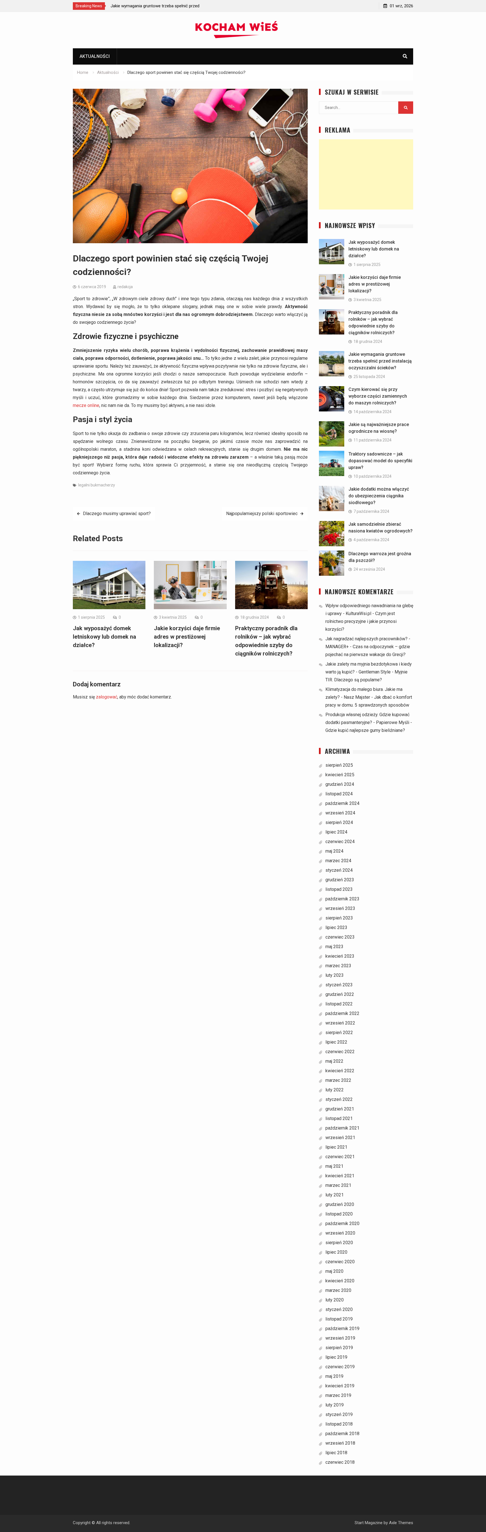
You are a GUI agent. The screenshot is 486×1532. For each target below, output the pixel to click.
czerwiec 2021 (340, 1156)
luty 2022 (334, 1089)
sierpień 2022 (339, 1032)
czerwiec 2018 (340, 1462)
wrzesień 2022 (340, 1023)
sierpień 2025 (339, 765)
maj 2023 (334, 946)
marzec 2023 (338, 965)
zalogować (106, 697)
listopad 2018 (339, 1424)
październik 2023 (342, 899)
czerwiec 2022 (340, 1051)
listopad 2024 (339, 793)
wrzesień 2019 (340, 1338)
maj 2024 (334, 851)
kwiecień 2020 (339, 1280)
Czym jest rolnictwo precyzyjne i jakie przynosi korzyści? (361, 621)
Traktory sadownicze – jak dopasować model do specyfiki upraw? (380, 460)
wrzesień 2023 (340, 908)
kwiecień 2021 (339, 1175)
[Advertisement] (366, 174)
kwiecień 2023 (339, 956)
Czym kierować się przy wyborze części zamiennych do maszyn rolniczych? (377, 396)
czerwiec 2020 (340, 1261)
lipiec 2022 (336, 1042)
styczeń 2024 (339, 870)
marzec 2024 (338, 860)
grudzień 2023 (339, 879)
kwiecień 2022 (339, 1070)
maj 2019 (334, 1376)
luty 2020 (334, 1300)
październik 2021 (342, 1128)
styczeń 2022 (339, 1099)
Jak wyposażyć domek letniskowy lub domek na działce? (104, 636)
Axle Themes (401, 1522)
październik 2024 (342, 803)
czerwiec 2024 (340, 841)
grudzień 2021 (339, 1109)
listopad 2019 (339, 1319)
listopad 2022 (339, 1004)
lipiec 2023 (336, 927)
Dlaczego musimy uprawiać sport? (117, 513)
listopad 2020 (339, 1214)
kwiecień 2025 (339, 774)
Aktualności (95, 56)
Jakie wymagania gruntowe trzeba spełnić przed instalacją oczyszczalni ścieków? (380, 361)
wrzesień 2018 (340, 1443)
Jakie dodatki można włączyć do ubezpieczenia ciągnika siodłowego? (378, 495)
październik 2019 (342, 1328)
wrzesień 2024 (340, 813)
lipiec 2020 (336, 1252)
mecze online (86, 405)
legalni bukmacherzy (96, 485)
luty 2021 (334, 1195)
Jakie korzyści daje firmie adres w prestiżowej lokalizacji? (187, 636)
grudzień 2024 (339, 784)
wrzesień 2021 (340, 1137)
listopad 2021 (339, 1118)
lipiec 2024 (336, 832)
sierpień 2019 (339, 1347)
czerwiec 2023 (340, 937)
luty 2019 (334, 1405)
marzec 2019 (338, 1395)
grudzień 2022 (339, 994)
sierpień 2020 (339, 1242)
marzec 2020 (338, 1290)
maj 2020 (334, 1271)
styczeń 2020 (339, 1309)
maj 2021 (334, 1166)
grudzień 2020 (339, 1204)
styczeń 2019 (339, 1414)
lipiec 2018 (336, 1452)
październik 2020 (342, 1223)
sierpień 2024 (339, 822)
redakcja (125, 286)
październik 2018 (342, 1433)
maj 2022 (334, 1061)
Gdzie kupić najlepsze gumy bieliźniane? (365, 730)
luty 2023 (334, 975)
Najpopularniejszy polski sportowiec (262, 513)
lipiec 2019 (336, 1357)
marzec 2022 (338, 1080)
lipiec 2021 (336, 1147)
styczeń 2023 (339, 984)
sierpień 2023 (339, 918)
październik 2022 (342, 1013)
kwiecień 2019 (339, 1385)
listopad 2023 (339, 889)
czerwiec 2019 (340, 1366)
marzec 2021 (338, 1185)
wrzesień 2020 (340, 1233)
